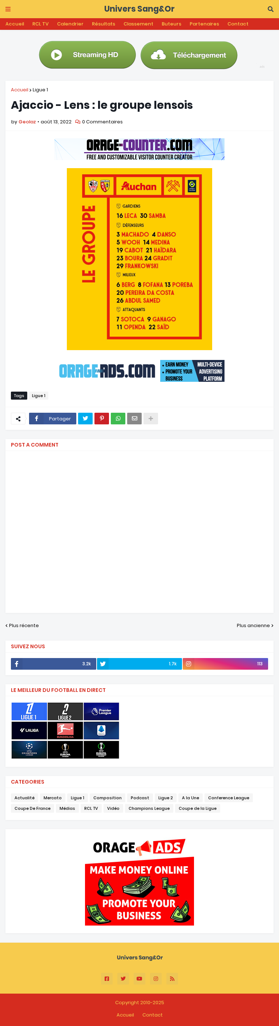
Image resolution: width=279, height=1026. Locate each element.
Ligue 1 (40, 89)
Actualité (25, 798)
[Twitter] (85, 418)
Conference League (228, 798)
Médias (67, 808)
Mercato (53, 798)
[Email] (134, 418)
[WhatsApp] (118, 418)
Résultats (103, 23)
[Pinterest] (101, 418)
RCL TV (40, 23)
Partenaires (204, 23)
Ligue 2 (165, 798)
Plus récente (24, 625)
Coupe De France (32, 808)
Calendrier (70, 23)
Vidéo (113, 808)
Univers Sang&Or (139, 9)
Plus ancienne (253, 625)
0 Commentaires (102, 121)
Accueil (14, 23)
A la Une (190, 798)
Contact (237, 23)
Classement (138, 23)
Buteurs (171, 23)
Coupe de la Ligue (198, 808)
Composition (107, 798)
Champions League (149, 808)
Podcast (140, 798)
